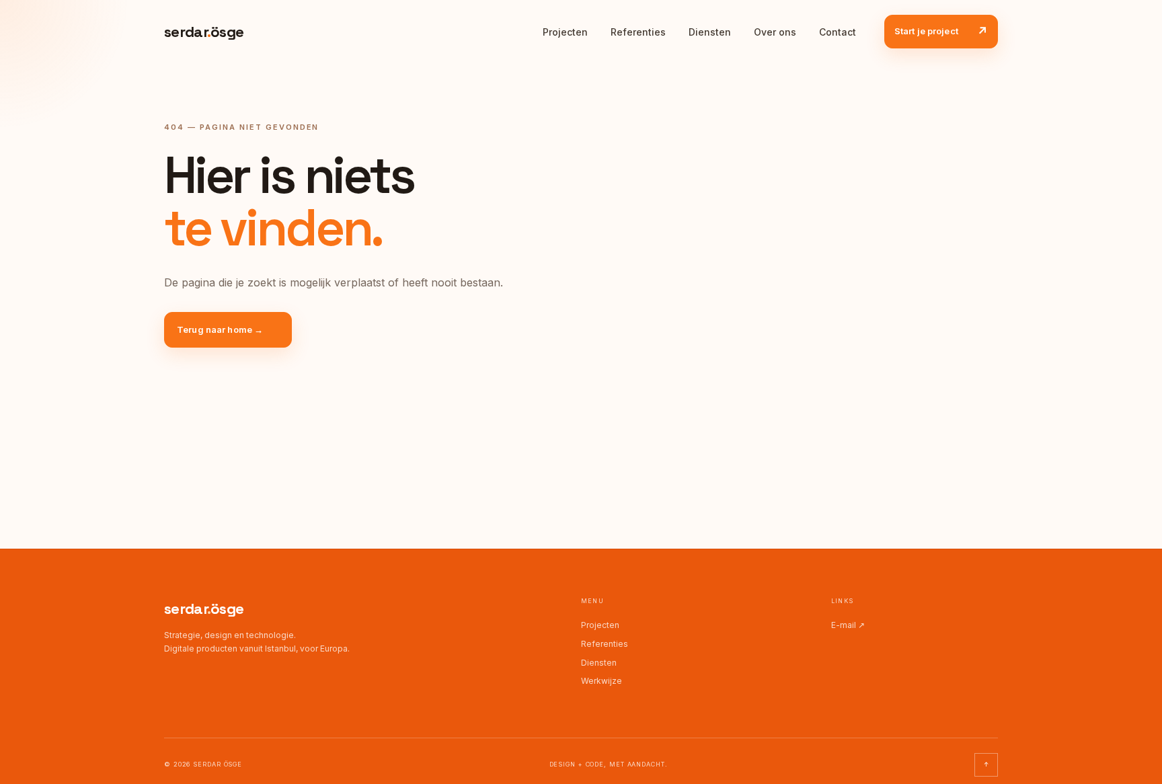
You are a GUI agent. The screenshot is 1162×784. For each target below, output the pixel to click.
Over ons (775, 32)
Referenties (638, 32)
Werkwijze (601, 681)
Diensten (710, 32)
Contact (837, 32)
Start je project (941, 31)
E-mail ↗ (848, 625)
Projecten (565, 32)
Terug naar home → (220, 329)
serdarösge (203, 608)
